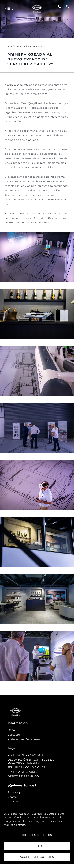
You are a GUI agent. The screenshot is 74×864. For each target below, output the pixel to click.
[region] (37, 833)
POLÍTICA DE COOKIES (23, 772)
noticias (13, 801)
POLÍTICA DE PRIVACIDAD (25, 755)
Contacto (14, 734)
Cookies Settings (37, 834)
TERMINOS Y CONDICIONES (26, 767)
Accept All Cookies (37, 856)
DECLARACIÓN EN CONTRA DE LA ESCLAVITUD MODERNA (31, 761)
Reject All (37, 845)
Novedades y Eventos (26, 46)
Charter (13, 797)
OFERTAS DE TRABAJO (23, 776)
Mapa (11, 730)
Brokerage (14, 792)
